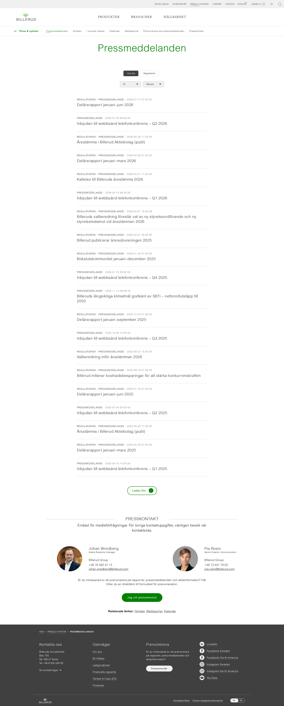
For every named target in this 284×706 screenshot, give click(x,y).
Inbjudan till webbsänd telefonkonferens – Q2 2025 (122, 413)
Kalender (115, 31)
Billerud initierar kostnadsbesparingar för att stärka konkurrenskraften (139, 375)
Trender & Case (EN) (105, 678)
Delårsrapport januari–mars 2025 (106, 450)
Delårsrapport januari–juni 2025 (105, 394)
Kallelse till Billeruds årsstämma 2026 (110, 179)
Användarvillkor (181, 700)
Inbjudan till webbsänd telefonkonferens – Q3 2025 (122, 338)
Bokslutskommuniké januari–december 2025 (116, 259)
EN (241, 700)
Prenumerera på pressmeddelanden (164, 31)
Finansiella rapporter (104, 672)
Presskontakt (196, 31)
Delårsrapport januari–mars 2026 (106, 161)
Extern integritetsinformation (208, 700)
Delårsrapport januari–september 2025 (111, 319)
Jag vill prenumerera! (142, 597)
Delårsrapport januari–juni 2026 (105, 105)
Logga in (256, 4)
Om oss (97, 651)
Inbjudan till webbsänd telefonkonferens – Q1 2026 (122, 198)
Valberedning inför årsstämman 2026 (109, 357)
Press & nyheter (57, 632)
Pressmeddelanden (57, 31)
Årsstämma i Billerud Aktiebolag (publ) (111, 142)
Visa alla (131, 73)
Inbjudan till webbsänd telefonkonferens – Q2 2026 (122, 123)
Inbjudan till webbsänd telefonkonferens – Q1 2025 (122, 469)
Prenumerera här (159, 668)
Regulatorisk (149, 73)
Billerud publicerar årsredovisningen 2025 (114, 240)
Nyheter (77, 31)
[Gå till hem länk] (26, 17)
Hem (41, 632)
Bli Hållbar (99, 658)
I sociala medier (96, 31)
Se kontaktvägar (48, 670)
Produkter (98, 685)
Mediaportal (131, 31)
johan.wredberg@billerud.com (108, 569)
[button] (162, 4)
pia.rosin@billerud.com (219, 569)
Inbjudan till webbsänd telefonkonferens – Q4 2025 (122, 277)
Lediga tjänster (101, 665)
